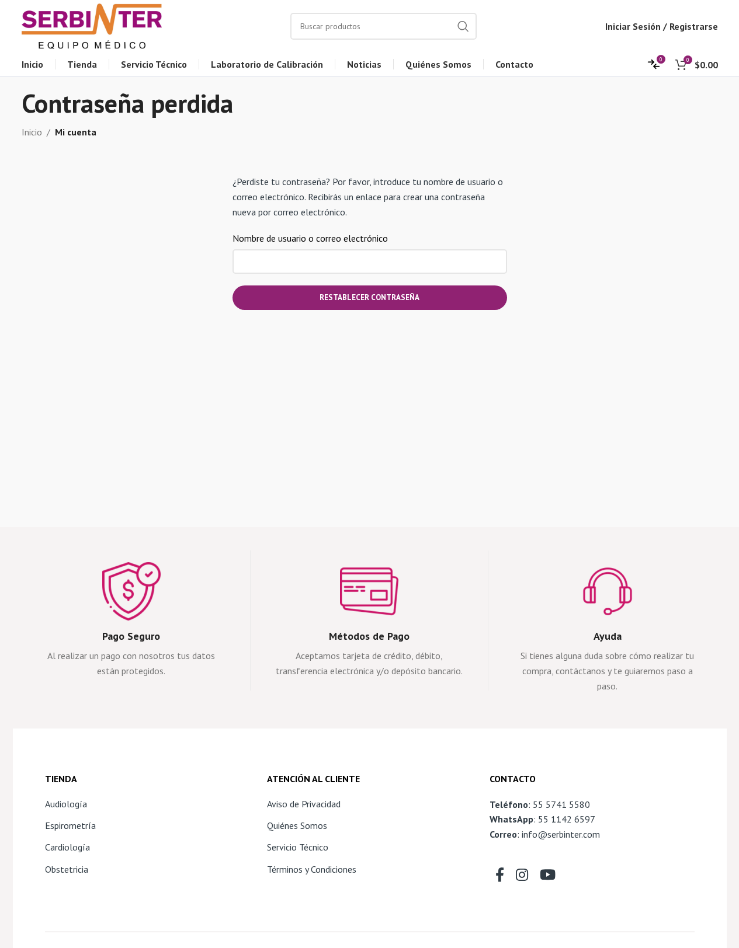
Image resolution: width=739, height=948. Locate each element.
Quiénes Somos (297, 825)
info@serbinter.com (561, 834)
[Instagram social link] (522, 875)
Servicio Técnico (297, 847)
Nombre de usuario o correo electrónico (313, 238)
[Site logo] (92, 25)
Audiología (66, 804)
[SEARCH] (463, 26)
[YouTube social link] (547, 875)
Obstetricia (66, 869)
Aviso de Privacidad (304, 804)
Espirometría (70, 825)
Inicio (32, 132)
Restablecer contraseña (369, 297)
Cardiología (67, 847)
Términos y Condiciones (311, 869)
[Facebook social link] (500, 875)
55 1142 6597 (566, 819)
